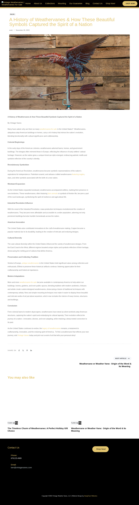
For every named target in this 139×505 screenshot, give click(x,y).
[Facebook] (19, 350)
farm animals (53, 193)
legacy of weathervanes (51, 328)
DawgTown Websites (90, 496)
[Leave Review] (64, 486)
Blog (87, 3)
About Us (38, 3)
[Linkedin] (31, 350)
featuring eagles (78, 174)
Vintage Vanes (23, 335)
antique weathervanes (30, 263)
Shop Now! (110, 3)
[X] (23, 350)
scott (10, 30)
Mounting (62, 3)
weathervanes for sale (48, 129)
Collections (50, 3)
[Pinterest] (27, 350)
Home (28, 3)
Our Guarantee (75, 3)
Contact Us (97, 3)
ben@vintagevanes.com (21, 467)
